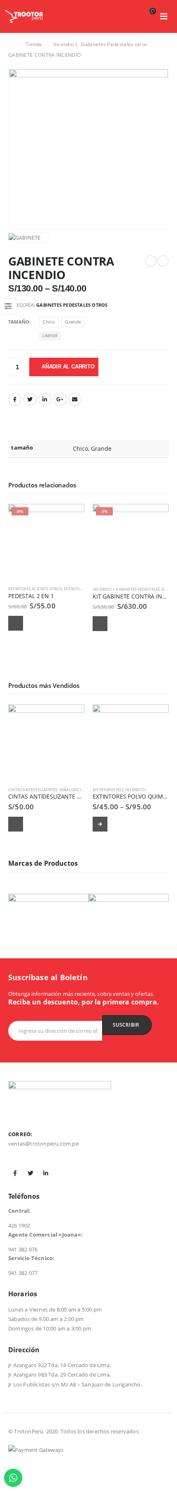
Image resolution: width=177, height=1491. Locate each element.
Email (75, 399)
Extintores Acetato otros (35, 589)
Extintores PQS (108, 789)
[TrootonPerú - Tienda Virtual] (23, 16)
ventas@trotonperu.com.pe (43, 1143)
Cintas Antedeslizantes (32, 789)
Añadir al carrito (68, 366)
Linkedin (46, 1173)
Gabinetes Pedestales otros (71, 305)
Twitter (30, 399)
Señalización (73, 789)
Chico (49, 322)
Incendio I (103, 589)
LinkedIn (44, 399)
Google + (60, 399)
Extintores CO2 (79, 589)
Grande (73, 322)
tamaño (18, 322)
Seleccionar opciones (100, 824)
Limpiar (50, 335)
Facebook (14, 399)
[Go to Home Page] (11, 44)
